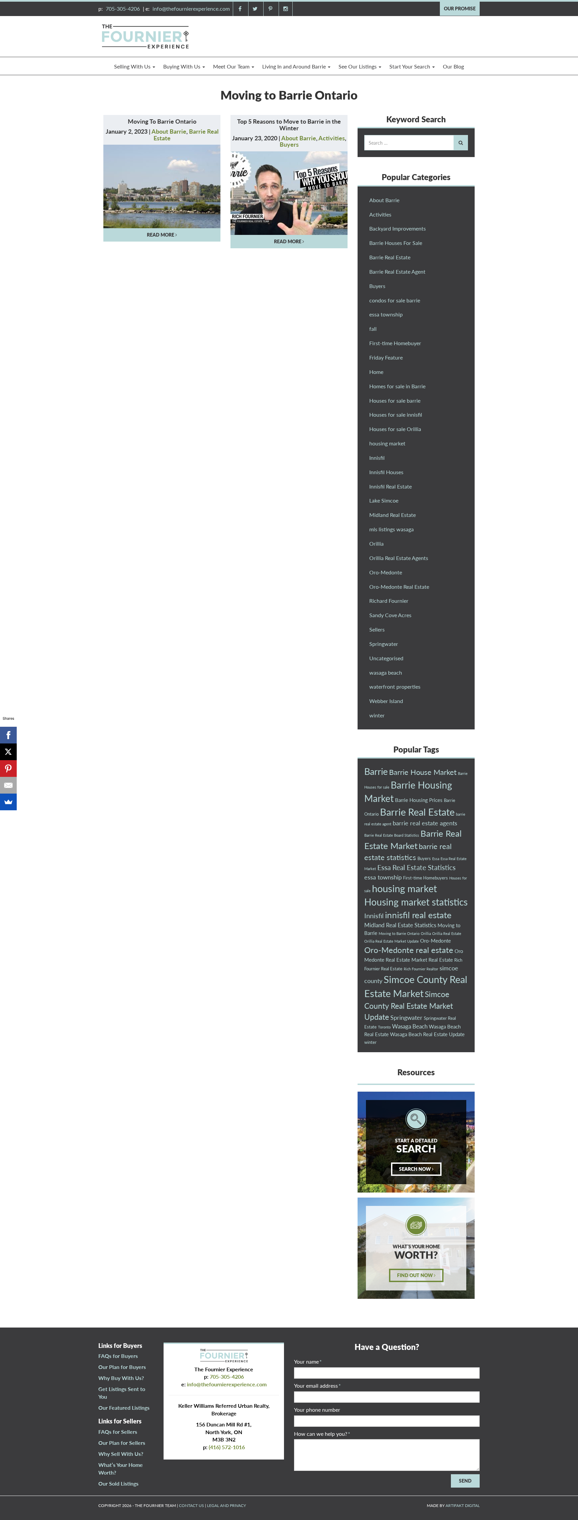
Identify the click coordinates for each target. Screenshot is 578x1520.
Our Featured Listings (124, 1407)
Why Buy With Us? (121, 1378)
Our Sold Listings (118, 1483)
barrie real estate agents (425, 823)
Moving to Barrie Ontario (399, 933)
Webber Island (386, 701)
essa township (386, 314)
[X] (8, 751)
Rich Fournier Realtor (421, 969)
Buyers (289, 144)
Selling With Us (133, 66)
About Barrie (169, 131)
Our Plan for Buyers (122, 1367)
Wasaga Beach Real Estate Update (427, 1034)
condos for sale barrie (394, 300)
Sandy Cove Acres (390, 615)
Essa (435, 858)
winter (377, 715)
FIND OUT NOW (415, 1275)
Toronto (384, 1027)
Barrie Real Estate (389, 257)
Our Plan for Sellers (121, 1442)
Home (376, 372)
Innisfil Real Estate (390, 486)
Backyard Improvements (397, 228)
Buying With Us (182, 66)
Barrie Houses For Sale (395, 243)
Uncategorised (386, 658)
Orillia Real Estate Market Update (391, 941)
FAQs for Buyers (118, 1356)
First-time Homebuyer (395, 343)
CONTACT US (191, 1505)
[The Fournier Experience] (145, 35)
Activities (331, 138)
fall (373, 328)
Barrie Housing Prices (419, 800)
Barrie (376, 771)
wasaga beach (385, 672)
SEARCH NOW (415, 1169)
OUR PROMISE (460, 8)
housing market (387, 443)
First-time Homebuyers (425, 877)
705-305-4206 (123, 8)
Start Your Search (410, 66)
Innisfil (377, 457)
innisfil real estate (418, 915)
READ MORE (161, 235)
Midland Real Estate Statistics (400, 925)
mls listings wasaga (391, 529)
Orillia (376, 543)
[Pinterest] (8, 768)
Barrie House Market (423, 772)
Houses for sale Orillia (395, 429)
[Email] (8, 785)
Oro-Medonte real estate (408, 950)
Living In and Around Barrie (294, 66)
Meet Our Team (232, 66)
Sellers (377, 629)
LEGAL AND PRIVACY (226, 1505)
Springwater (383, 644)
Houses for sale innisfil (395, 414)
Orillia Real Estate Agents (398, 558)
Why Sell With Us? (120, 1453)
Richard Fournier (388, 600)
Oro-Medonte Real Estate (399, 586)
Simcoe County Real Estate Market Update (408, 1005)
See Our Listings (358, 66)
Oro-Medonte (385, 572)
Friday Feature (386, 357)
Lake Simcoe (383, 500)
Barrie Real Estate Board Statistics (391, 835)
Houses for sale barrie (394, 400)
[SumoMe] (8, 802)
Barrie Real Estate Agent (397, 271)
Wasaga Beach (409, 1026)
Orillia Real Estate (446, 933)
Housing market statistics (416, 902)
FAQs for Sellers (117, 1431)
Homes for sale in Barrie (397, 386)
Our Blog (453, 66)
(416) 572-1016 (227, 1447)
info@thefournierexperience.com (191, 8)
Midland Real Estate (392, 515)
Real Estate (440, 960)
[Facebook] (8, 735)
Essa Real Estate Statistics (416, 867)
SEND (465, 1481)
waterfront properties (394, 686)
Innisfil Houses (386, 472)
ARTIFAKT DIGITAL (463, 1505)
